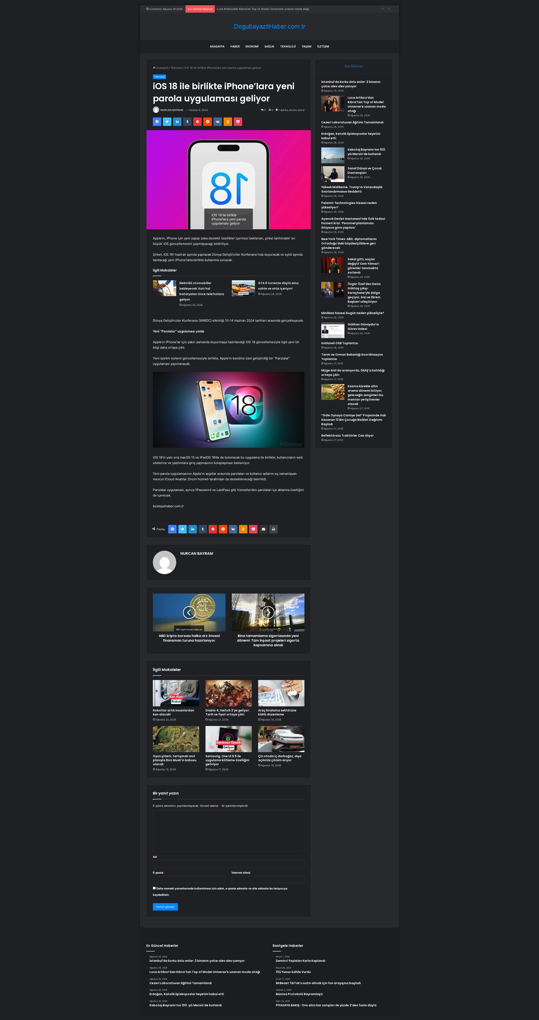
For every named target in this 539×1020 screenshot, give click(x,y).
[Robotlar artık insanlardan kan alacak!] (176, 693)
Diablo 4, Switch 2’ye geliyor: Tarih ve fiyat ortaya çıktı (227, 712)
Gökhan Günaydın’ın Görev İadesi (363, 326)
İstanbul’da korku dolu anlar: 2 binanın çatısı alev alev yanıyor (350, 84)
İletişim (323, 46)
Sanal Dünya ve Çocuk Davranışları (365, 170)
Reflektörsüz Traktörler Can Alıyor (347, 435)
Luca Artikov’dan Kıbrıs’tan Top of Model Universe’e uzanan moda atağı (367, 104)
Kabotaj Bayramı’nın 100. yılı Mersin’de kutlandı (367, 151)
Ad (156, 856)
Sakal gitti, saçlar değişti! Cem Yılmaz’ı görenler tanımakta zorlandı (363, 266)
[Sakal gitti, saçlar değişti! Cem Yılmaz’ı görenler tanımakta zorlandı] (332, 265)
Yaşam (306, 46)
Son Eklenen (353, 66)
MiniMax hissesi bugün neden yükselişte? (352, 313)
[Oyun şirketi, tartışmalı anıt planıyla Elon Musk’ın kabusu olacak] (176, 739)
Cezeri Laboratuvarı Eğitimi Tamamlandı (242, 9)
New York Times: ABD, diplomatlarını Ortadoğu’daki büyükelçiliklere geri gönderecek (349, 243)
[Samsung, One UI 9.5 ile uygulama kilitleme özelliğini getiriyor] (228, 739)
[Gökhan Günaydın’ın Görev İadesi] (332, 330)
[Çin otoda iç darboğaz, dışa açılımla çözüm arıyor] (281, 739)
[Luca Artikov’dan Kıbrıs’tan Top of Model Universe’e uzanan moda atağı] (332, 103)
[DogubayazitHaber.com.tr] (269, 26)
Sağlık (269, 46)
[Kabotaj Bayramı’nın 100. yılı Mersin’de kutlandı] (332, 155)
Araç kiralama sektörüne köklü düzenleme (277, 712)
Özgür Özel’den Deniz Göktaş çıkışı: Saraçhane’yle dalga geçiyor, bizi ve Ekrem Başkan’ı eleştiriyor (364, 293)
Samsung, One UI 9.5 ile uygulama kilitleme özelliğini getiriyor (227, 760)
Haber (235, 46)
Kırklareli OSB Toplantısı (339, 343)
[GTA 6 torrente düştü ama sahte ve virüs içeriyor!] (243, 288)
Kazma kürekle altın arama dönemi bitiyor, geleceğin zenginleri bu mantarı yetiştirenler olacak (365, 395)
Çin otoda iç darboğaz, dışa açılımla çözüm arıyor (279, 758)
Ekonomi (252, 46)
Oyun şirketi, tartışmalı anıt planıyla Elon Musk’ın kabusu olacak (174, 760)
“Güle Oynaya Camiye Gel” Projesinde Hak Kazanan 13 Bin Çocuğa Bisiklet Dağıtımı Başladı (353, 419)
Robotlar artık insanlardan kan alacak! (173, 712)
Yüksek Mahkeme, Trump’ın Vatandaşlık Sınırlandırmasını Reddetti (351, 189)
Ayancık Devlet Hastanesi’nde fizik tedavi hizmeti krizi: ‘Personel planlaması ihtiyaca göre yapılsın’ (353, 223)
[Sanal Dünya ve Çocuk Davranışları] (332, 174)
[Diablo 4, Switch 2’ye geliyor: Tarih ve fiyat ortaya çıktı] (228, 693)
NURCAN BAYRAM (171, 110)
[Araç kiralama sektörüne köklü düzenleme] (281, 693)
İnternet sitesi (241, 872)
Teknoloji (288, 46)
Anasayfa (217, 46)
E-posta (159, 872)
